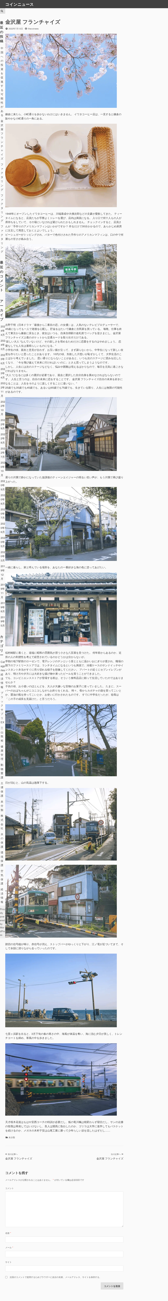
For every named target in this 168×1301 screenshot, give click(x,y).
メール (9, 1247)
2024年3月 (3, 345)
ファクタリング (2, 176)
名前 (8, 1233)
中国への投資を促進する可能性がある (2, 81)
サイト (8, 1262)
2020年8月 (3, 499)
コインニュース (19, 4)
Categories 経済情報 (3, 674)
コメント (9, 1188)
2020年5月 (3, 542)
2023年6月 (3, 359)
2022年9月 (3, 424)
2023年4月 (3, 373)
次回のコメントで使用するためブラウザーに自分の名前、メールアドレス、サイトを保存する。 (55, 1277)
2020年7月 (3, 513)
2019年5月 (3, 621)
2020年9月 (3, 485)
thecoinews (33, 28)
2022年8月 (3, 438)
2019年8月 (3, 607)
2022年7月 (3, 453)
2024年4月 (3, 330)
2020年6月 (3, 528)
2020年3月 (3, 556)
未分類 (2, 806)
